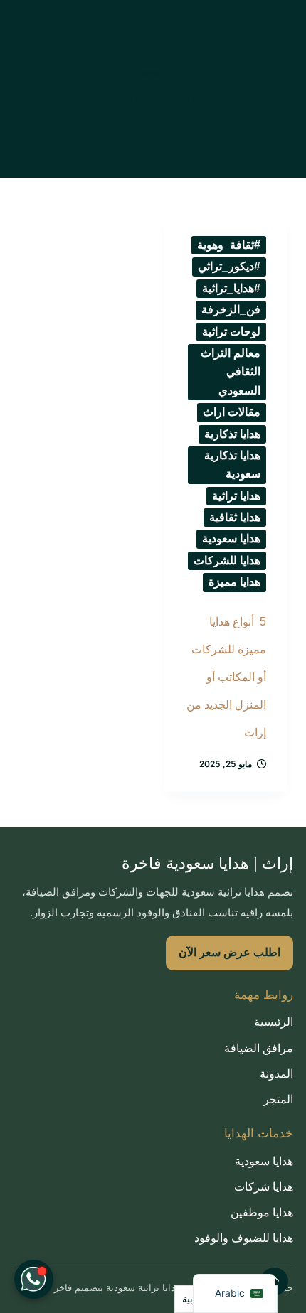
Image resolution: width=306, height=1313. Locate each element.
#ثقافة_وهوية (228, 245)
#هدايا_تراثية (231, 288)
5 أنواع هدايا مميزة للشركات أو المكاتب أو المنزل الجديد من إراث (226, 677)
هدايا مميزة (234, 582)
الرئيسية (273, 1022)
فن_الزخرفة (230, 310)
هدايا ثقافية (234, 517)
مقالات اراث (231, 412)
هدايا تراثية (236, 496)
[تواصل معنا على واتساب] (33, 1279)
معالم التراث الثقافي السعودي (230, 372)
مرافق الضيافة (258, 1048)
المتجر (278, 1099)
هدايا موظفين (262, 1212)
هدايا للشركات (227, 560)
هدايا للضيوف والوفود (243, 1238)
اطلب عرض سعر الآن (229, 952)
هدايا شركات (263, 1187)
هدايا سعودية (231, 538)
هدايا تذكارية (232, 434)
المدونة (276, 1074)
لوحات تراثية (231, 332)
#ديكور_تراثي (229, 266)
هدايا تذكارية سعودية (232, 464)
